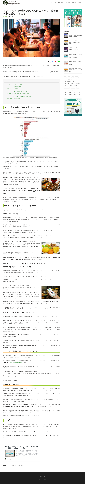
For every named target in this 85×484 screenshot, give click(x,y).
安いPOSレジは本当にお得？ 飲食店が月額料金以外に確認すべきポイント (75, 42)
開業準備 (75, 94)
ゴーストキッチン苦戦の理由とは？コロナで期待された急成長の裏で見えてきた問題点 (75, 35)
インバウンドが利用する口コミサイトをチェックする (19, 96)
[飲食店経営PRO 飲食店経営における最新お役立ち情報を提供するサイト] (11, 3)
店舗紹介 (79, 2)
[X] (48, 61)
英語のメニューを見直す (12, 88)
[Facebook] (51, 61)
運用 (70, 94)
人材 (65, 85)
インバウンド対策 (20, 465)
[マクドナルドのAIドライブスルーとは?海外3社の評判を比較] (66, 49)
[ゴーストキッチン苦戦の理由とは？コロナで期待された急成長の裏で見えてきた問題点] (66, 35)
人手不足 (77, 83)
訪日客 (75, 92)
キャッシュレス (67, 81)
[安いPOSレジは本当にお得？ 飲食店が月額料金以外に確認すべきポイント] (66, 42)
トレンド (74, 81)
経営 (65, 92)
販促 (79, 92)
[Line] (58, 61)
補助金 (70, 92)
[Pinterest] (55, 61)
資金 (65, 94)
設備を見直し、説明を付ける (13, 98)
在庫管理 (76, 85)
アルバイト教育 (67, 79)
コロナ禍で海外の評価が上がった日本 (14, 84)
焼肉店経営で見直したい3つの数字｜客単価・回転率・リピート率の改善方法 (75, 63)
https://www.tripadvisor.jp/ (16, 362)
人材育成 (70, 85)
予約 (72, 83)
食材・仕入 (74, 2)
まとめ (7, 100)
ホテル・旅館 (67, 83)
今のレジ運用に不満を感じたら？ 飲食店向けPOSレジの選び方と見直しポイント (75, 70)
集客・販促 (68, 2)
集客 (13, 465)
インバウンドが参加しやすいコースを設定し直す (18, 93)
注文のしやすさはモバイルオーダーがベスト (17, 91)
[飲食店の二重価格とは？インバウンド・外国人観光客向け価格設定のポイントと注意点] (66, 56)
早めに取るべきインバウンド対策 (13, 86)
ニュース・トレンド (52, 2)
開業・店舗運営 (60, 2)
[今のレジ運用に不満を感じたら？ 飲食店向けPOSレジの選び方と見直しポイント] (66, 70)
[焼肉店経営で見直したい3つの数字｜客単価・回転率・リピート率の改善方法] (66, 63)
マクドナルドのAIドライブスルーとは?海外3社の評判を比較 (75, 48)
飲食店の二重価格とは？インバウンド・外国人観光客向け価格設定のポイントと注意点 (75, 56)
